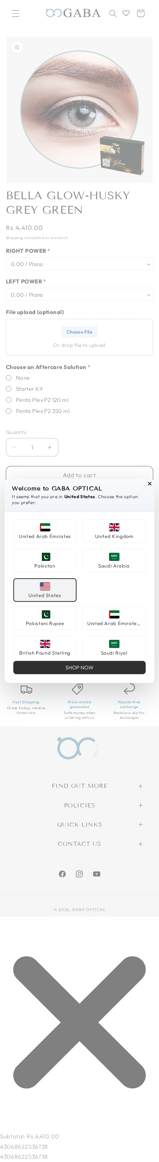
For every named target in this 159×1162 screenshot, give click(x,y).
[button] (45, 531)
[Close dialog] (150, 484)
